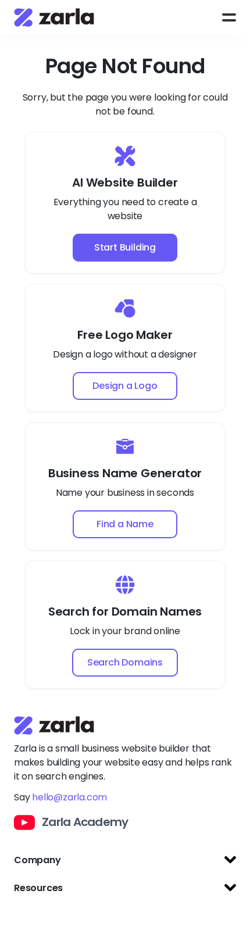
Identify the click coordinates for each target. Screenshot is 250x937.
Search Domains (125, 662)
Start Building (125, 247)
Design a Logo (124, 385)
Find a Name (125, 524)
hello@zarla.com (69, 797)
